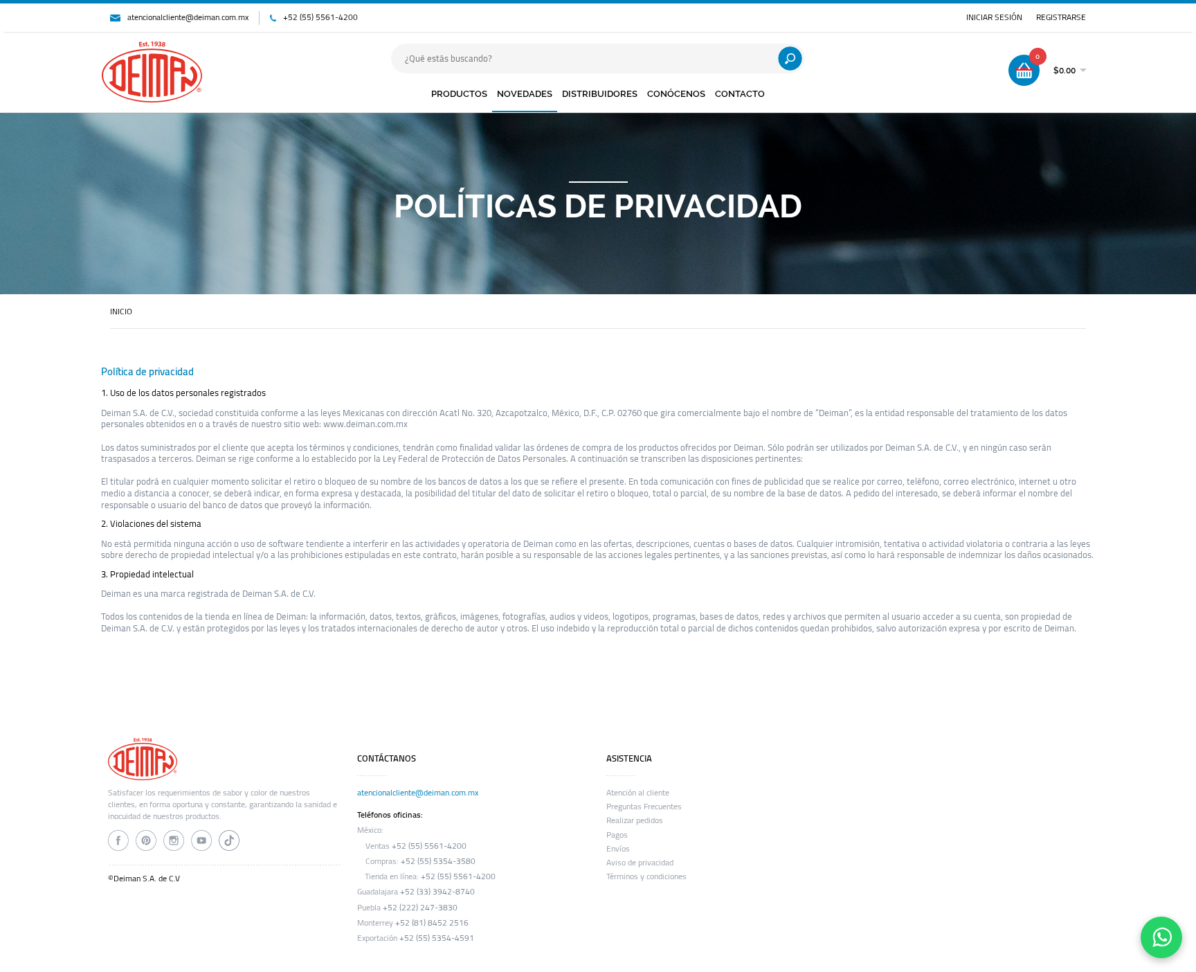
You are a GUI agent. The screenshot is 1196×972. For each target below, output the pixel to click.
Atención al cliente (637, 792)
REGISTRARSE (1061, 17)
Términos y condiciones (646, 876)
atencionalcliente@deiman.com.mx (187, 17)
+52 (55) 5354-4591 (436, 938)
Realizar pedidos (634, 820)
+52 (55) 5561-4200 (320, 17)
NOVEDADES (524, 94)
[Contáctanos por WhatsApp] (1161, 937)
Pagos (617, 835)
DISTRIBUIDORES (599, 94)
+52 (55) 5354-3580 (438, 861)
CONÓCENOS (676, 94)
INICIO (121, 311)
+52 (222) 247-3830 (420, 907)
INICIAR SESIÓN (994, 17)
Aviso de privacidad (639, 862)
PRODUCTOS (459, 94)
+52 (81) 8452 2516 (432, 922)
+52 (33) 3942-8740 (437, 891)
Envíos (618, 848)
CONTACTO (740, 94)
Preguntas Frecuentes (644, 806)
